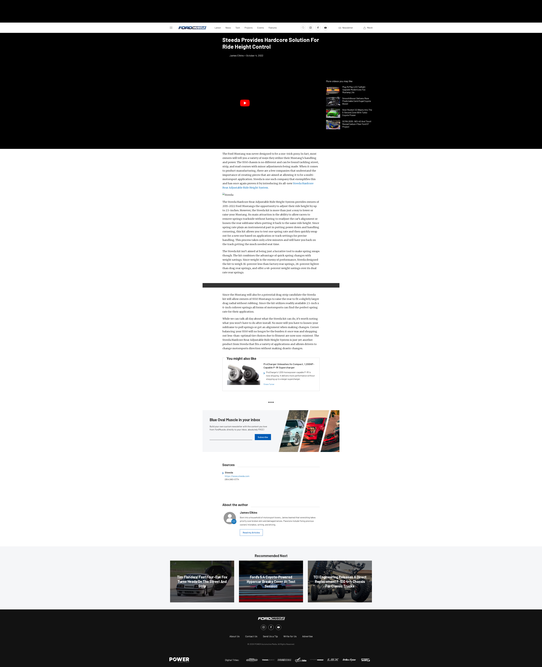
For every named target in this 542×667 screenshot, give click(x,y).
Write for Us (290, 636)
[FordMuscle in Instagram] (263, 627)
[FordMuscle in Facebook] (271, 627)
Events (260, 27)
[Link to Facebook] (318, 27)
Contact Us (251, 636)
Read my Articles (251, 532)
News (228, 27)
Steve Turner (269, 384)
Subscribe (263, 437)
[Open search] (303, 27)
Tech (237, 27)
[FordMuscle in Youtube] (278, 627)
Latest (218, 27)
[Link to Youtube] (325, 27)
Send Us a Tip (270, 636)
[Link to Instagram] (310, 27)
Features (272, 27)
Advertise (307, 636)
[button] (244, 103)
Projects (248, 27)
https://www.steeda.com (237, 476)
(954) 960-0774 (232, 479)
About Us (235, 636)
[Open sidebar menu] (171, 27)
